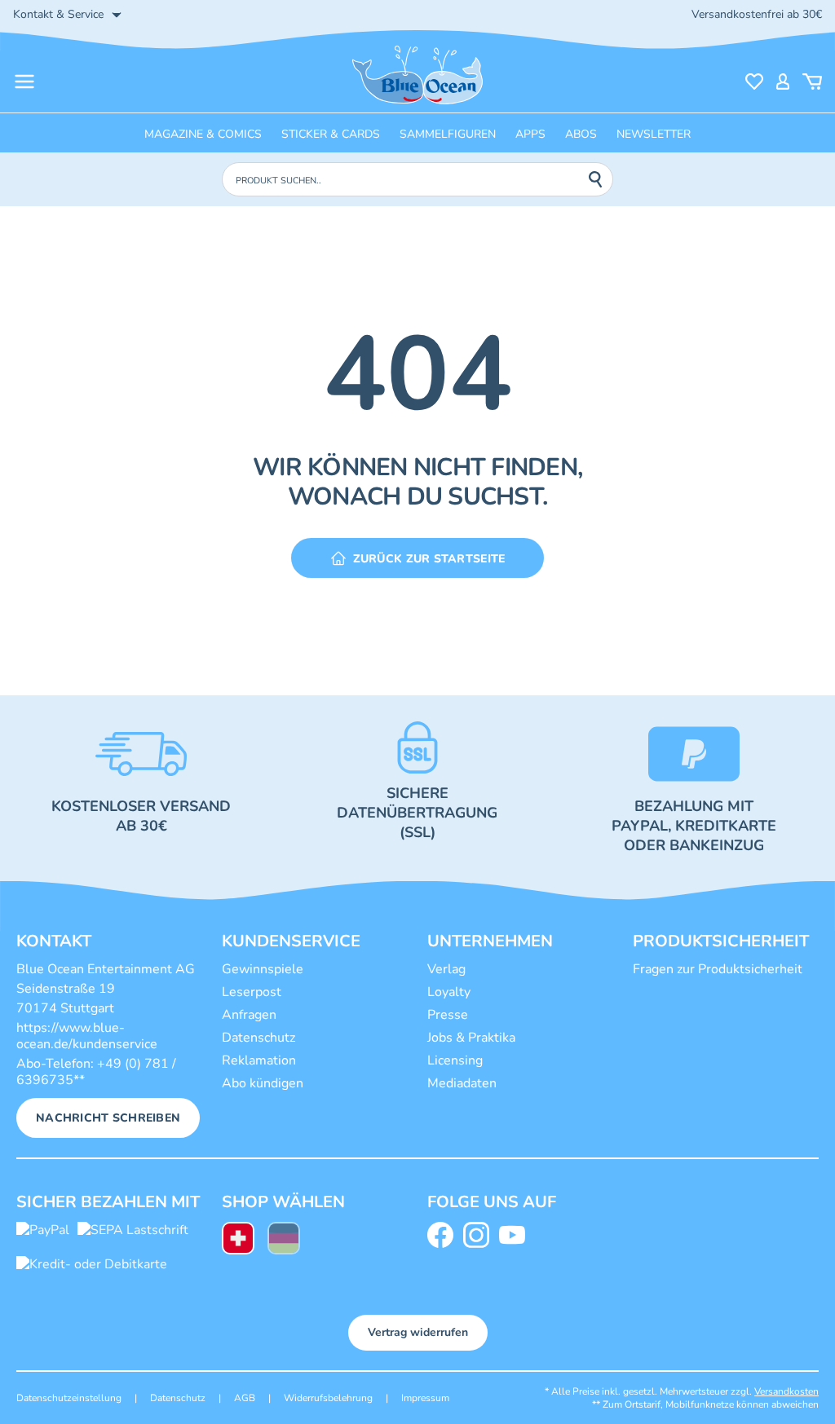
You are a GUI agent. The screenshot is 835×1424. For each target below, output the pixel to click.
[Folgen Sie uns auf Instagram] (479, 1235)
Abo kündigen (262, 1083)
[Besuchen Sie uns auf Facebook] (443, 1235)
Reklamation (259, 1060)
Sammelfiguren (448, 134)
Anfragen (249, 1015)
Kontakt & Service (58, 14)
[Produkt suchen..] (600, 179)
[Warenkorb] (812, 81)
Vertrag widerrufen (418, 1332)
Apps (530, 134)
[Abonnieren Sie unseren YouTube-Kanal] (515, 1235)
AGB (244, 1397)
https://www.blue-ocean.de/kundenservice (86, 1036)
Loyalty (449, 992)
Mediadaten (462, 1083)
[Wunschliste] (754, 81)
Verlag (446, 969)
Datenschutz (258, 1038)
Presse (447, 1015)
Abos (581, 134)
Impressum (425, 1397)
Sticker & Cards (330, 134)
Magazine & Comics (203, 134)
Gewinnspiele (262, 969)
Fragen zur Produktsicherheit (717, 969)
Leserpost (251, 992)
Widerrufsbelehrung (328, 1397)
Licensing (455, 1060)
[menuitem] (238, 1240)
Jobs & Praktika (471, 1038)
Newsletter (653, 134)
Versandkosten (786, 1391)
